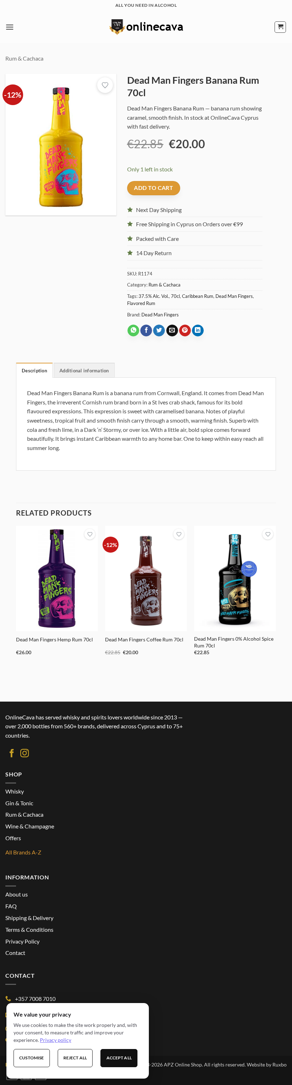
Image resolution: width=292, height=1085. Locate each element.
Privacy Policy (22, 941)
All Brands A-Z (23, 852)
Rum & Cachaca (24, 58)
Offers (13, 838)
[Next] (275, 597)
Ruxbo (279, 1064)
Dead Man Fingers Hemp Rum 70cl (54, 639)
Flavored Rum (141, 303)
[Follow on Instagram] (24, 754)
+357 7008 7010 (35, 998)
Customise (31, 1057)
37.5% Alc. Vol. (154, 296)
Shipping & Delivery (29, 917)
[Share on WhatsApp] (133, 331)
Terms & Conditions (29, 929)
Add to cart (153, 188)
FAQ (11, 906)
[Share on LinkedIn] (198, 331)
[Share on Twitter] (159, 331)
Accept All (119, 1057)
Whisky (14, 791)
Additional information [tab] (84, 370)
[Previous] (16, 597)
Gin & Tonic (19, 803)
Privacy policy (55, 1040)
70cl (175, 296)
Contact (15, 952)
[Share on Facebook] (146, 331)
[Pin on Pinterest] (185, 331)
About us (16, 894)
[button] (9, 27)
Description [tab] (34, 370)
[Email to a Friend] (172, 331)
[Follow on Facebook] (11, 754)
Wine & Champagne (29, 826)
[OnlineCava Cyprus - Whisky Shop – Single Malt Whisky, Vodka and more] (146, 27)
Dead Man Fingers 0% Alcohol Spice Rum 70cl (233, 642)
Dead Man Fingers (234, 296)
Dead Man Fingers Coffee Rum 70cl (144, 639)
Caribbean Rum (197, 296)
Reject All (75, 1057)
